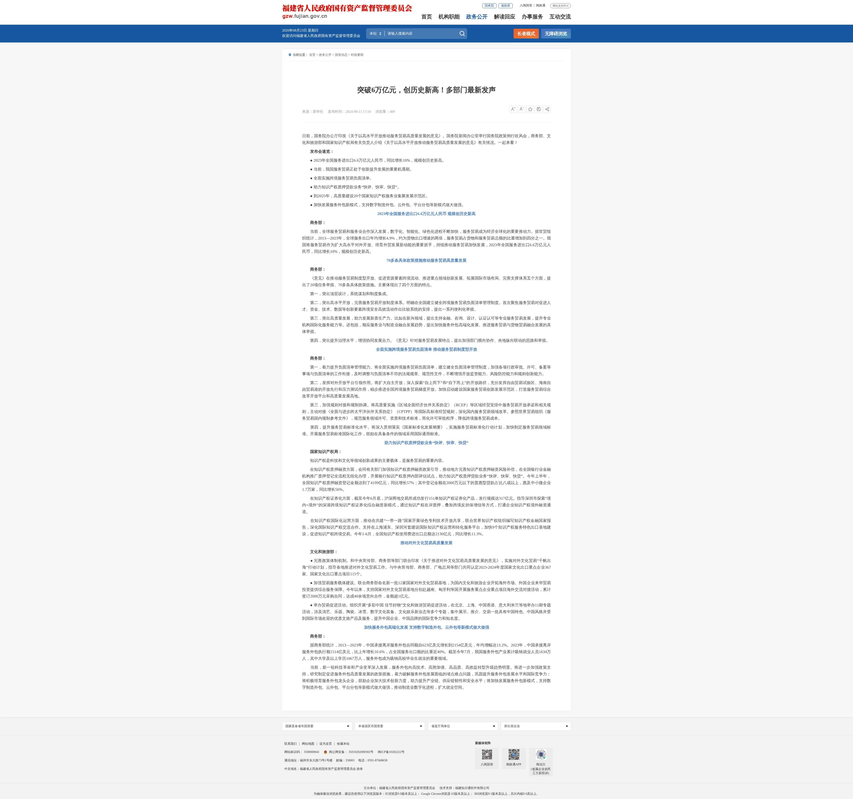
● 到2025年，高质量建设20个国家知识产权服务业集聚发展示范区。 (366, 196)
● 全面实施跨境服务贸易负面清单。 (338, 178)
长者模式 (526, 33)
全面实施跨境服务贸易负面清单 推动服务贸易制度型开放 (426, 349)
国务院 (489, 5)
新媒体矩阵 (483, 743)
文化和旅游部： (324, 551)
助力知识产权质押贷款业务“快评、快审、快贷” (426, 443)
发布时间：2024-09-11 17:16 (349, 111)
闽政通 (540, 5)
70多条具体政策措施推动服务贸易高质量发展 (426, 260)
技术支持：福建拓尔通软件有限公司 (464, 788)
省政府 (505, 5)
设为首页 (325, 743)
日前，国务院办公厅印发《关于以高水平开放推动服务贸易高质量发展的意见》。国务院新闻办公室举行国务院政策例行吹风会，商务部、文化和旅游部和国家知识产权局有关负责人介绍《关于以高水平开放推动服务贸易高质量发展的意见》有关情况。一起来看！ (426, 139)
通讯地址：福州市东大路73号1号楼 (308, 760)
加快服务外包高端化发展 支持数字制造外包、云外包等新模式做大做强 (426, 627)
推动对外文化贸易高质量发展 (426, 543)
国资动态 (341, 54)
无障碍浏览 (556, 33)
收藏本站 (343, 743)
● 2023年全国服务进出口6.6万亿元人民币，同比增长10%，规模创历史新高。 (374, 160)
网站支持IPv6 (560, 5)
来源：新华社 (312, 111)
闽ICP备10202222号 (391, 752)
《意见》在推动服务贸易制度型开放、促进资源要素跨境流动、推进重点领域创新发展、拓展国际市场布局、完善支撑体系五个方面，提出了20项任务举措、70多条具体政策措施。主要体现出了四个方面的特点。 (426, 281)
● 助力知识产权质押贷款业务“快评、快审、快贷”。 (351, 187)
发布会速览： (322, 151)
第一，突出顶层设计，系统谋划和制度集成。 (346, 294)
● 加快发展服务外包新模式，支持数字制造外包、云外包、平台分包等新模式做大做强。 (384, 205)
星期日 (313, 30)
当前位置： (300, 54)
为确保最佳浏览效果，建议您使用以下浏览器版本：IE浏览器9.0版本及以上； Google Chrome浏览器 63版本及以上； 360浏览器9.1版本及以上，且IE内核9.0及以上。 (427, 793)
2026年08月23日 (295, 30)
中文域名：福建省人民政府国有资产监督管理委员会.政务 (323, 769)
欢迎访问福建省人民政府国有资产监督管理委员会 (321, 36)
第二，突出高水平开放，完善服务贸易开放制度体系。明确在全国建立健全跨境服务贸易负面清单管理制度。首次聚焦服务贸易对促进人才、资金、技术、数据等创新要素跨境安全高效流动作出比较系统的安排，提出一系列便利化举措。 (426, 306)
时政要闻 (357, 54)
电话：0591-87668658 (372, 760)
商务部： (318, 222)
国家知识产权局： (326, 451)
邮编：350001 (345, 760)
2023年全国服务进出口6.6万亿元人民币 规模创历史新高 (426, 213)
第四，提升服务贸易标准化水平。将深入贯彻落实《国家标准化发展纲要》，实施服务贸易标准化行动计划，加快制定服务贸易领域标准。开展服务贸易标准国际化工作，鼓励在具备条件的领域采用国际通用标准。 (426, 430)
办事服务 (532, 17)
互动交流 (560, 17)
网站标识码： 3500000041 (301, 752)
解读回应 (504, 17)
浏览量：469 (385, 111)
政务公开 (477, 17)
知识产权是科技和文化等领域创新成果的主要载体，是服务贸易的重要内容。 (374, 460)
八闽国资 (526, 5)
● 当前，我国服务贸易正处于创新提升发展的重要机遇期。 (358, 169)
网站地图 (308, 743)
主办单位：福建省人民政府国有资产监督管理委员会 (399, 788)
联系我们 (290, 743)
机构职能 (449, 17)
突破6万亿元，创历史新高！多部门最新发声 (426, 90)
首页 (426, 17)
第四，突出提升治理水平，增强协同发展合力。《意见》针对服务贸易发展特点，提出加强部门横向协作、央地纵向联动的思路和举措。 (426, 340)
